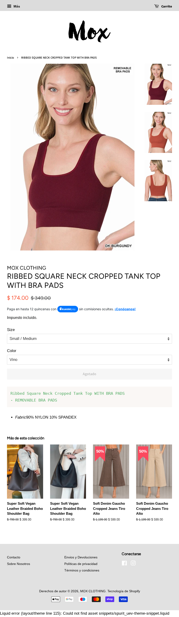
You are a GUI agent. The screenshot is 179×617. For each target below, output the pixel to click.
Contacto (13, 557)
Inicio (10, 58)
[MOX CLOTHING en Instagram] (133, 564)
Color (11, 351)
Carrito (166, 6)
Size (11, 330)
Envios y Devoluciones (80, 557)
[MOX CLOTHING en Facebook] (124, 564)
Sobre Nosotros (18, 564)
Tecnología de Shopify (123, 591)
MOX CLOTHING (93, 591)
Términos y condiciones (81, 570)
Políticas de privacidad (80, 564)
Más (16, 6)
